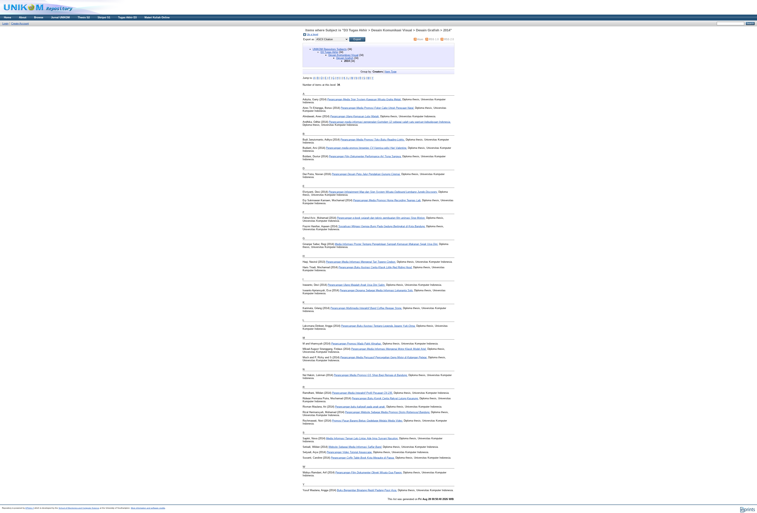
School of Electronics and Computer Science (79, 508)
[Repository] (38, 13)
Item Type (390, 71)
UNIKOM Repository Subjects (330, 49)
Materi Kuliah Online (157, 17)
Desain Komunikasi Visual (343, 55)
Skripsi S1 (104, 17)
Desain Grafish (344, 58)
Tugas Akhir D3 (127, 17)
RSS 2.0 (449, 39)
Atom (420, 39)
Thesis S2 (84, 17)
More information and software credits (148, 508)
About (22, 17)
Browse (38, 17)
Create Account (20, 23)
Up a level (312, 34)
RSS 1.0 (434, 39)
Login (5, 23)
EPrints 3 (29, 508)
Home (7, 17)
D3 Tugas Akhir (329, 52)
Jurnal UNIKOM (60, 17)
